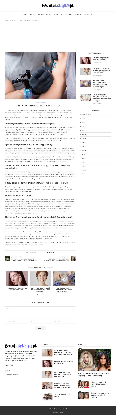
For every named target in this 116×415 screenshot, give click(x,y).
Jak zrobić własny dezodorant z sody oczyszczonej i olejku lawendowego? (100, 84)
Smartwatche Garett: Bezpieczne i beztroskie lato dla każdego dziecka (63, 352)
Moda (56, 14)
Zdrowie (64, 14)
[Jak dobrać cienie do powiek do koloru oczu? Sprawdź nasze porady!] (47, 385)
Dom (70, 14)
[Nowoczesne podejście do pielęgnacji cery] (17, 278)
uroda (41, 242)
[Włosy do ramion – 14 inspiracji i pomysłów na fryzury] (83, 384)
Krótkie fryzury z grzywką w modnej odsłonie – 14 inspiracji (101, 395)
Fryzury (49, 14)
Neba (23, 236)
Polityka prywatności (11, 374)
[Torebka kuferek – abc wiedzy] (47, 396)
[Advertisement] (58, 37)
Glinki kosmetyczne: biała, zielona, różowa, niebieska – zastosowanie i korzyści (102, 98)
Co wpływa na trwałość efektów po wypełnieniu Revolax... (40, 290)
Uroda (32, 14)
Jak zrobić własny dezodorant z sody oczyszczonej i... (64, 290)
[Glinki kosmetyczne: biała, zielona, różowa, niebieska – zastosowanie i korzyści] (85, 97)
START (6, 20)
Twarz (83, 158)
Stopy (83, 154)
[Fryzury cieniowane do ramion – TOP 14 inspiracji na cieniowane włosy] (94, 360)
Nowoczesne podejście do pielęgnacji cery (17, 289)
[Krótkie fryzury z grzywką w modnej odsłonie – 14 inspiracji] (83, 395)
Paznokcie (85, 150)
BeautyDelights (86, 114)
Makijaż (41, 14)
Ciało (83, 118)
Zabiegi (43, 102)
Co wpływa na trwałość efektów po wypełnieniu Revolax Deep (101, 71)
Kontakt (86, 14)
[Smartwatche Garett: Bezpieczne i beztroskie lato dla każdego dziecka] (47, 352)
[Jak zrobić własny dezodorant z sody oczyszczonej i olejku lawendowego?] (64, 278)
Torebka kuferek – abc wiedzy (62, 395)
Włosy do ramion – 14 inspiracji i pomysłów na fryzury (99, 384)
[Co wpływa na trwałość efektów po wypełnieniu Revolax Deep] (40, 278)
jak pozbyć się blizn (37, 245)
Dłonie (83, 122)
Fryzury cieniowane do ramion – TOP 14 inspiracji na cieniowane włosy (93, 374)
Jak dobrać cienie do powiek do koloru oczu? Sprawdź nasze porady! (62, 385)
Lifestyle (78, 14)
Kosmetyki (85, 134)
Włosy (83, 166)
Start (25, 14)
